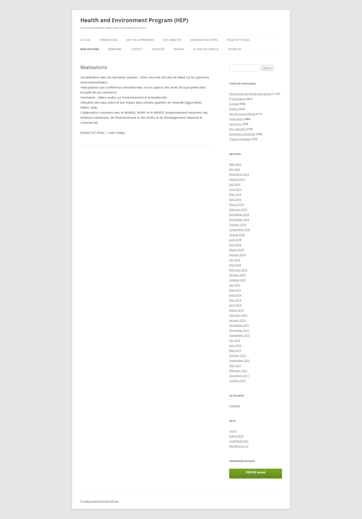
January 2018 (237, 255)
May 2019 (235, 194)
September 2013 (239, 335)
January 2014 (237, 320)
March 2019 (236, 204)
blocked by (256, 473)
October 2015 (237, 280)
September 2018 (239, 230)
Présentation (109, 40)
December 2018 (239, 214)
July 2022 (234, 169)
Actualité (234, 406)
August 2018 (236, 235)
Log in (233, 431)
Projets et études (238, 40)
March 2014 (236, 310)
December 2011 (239, 375)
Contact (137, 49)
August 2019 (236, 179)
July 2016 (234, 260)
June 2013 (235, 345)
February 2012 (238, 370)
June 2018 (235, 240)
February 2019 (238, 209)
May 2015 (235, 290)
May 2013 (235, 350)
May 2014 (235, 300)
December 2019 (239, 174)
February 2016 (238, 270)
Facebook (234, 49)
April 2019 (235, 199)
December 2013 (239, 325)
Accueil (85, 40)
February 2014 (238, 315)
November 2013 (239, 330)
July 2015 (234, 285)
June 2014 (235, 295)
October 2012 (237, 355)
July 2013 (234, 340)
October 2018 (237, 224)
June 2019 (235, 189)
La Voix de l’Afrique (206, 49)
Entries (236, 436)
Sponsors (158, 49)
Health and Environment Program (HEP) (134, 20)
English (179, 49)
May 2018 (235, 245)
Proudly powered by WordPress (99, 501)
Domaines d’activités (204, 40)
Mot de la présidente (140, 40)
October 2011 (237, 380)
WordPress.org (238, 446)
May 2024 (235, 164)
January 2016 (237, 275)
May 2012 (235, 365)
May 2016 (235, 265)
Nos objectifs (172, 40)
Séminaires (115, 49)
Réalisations (89, 49)
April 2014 (235, 305)
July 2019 (234, 184)
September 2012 (239, 360)
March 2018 (236, 250)
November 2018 (239, 219)
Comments (238, 441)
